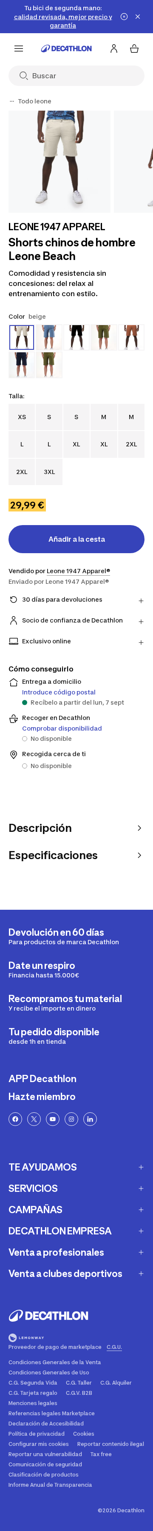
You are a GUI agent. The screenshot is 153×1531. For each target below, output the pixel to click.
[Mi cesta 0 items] (134, 48)
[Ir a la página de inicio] (66, 48)
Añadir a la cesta (76, 539)
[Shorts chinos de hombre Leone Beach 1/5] (59, 162)
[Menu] (18, 48)
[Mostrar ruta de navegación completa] (11, 101)
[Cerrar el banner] (137, 16)
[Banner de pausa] (124, 16)
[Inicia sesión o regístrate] (114, 48)
